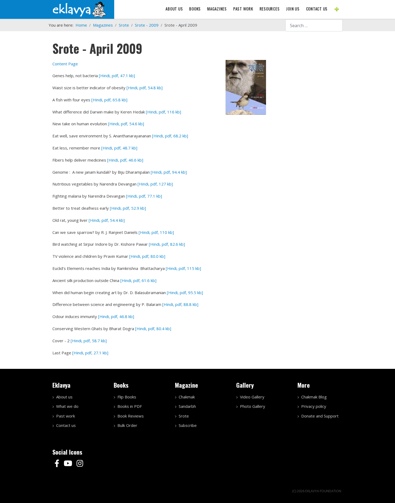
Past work (65, 416)
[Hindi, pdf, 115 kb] (183, 268)
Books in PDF (129, 406)
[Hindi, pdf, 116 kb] (163, 112)
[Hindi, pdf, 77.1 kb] (144, 196)
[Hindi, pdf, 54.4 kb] (107, 220)
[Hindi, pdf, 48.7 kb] (119, 148)
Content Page (65, 63)
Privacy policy (313, 406)
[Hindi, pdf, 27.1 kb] (90, 352)
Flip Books (126, 396)
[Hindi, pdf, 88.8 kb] (180, 304)
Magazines (217, 9)
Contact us (317, 9)
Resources (270, 9)
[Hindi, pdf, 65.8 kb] (109, 99)
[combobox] (314, 25)
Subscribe (188, 425)
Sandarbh (187, 406)
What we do (67, 406)
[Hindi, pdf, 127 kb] (155, 184)
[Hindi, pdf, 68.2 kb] (170, 135)
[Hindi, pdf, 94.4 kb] (169, 172)
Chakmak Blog (314, 396)
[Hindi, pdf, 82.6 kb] (167, 244)
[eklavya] (79, 9)
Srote (184, 416)
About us (174, 9)
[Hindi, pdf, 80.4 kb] (153, 328)
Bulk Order (127, 425)
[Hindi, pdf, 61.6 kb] (138, 280)
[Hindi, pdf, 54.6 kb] (126, 123)
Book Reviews (130, 416)
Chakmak (187, 396)
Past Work (243, 9)
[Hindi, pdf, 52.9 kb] (128, 208)
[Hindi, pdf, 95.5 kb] (185, 292)
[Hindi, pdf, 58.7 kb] (89, 340)
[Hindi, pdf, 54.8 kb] (145, 87)
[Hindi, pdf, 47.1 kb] (117, 75)
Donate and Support (320, 416)
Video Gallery (252, 396)
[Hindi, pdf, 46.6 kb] (125, 160)
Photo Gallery (252, 406)
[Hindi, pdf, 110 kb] (156, 232)
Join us (292, 9)
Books (195, 9)
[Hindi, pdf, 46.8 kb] (116, 316)
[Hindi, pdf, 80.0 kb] (147, 256)
